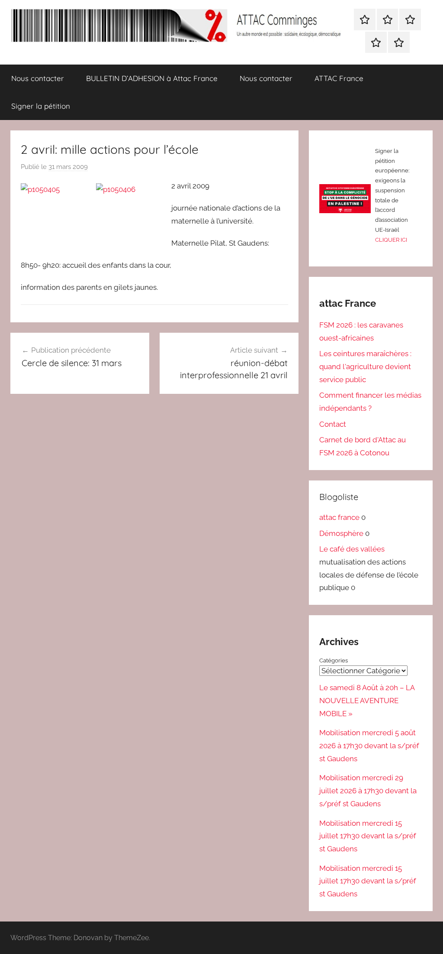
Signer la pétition (40, 105)
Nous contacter (37, 78)
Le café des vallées (352, 549)
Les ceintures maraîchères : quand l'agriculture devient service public (365, 366)
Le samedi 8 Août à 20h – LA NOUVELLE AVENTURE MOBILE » (366, 700)
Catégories (333, 660)
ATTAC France (339, 78)
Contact (332, 424)
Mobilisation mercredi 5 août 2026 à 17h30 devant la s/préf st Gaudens (369, 745)
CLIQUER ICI (391, 240)
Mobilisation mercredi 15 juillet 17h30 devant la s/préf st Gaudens (367, 836)
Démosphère (341, 533)
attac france (339, 517)
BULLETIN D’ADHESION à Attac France (152, 78)
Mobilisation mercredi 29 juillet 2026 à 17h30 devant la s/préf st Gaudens (368, 790)
